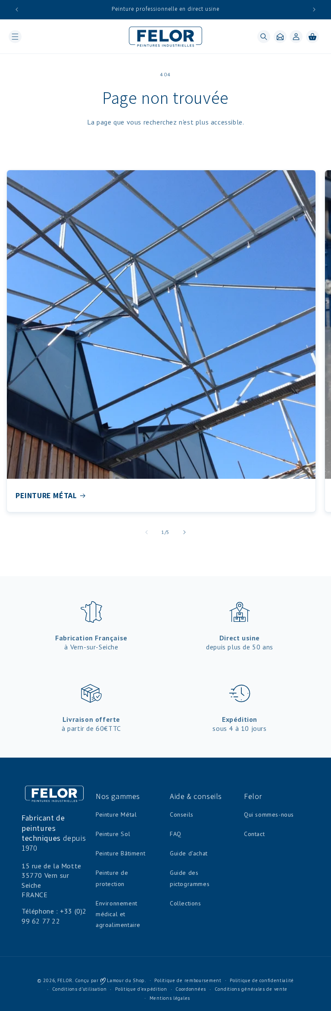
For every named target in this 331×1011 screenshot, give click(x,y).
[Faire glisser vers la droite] (184, 532)
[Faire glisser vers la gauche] (146, 532)
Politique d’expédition (141, 989)
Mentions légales (170, 998)
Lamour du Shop (125, 980)
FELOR (65, 980)
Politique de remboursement (187, 980)
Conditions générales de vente (251, 989)
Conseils (182, 814)
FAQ (175, 834)
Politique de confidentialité (262, 980)
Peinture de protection (112, 878)
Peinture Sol (113, 834)
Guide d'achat (189, 853)
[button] (15, 36)
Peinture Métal (116, 814)
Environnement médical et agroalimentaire (118, 914)
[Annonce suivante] (314, 9)
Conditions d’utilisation (79, 989)
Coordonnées (190, 989)
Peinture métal (46, 495)
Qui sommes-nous (269, 814)
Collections (185, 903)
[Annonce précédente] (16, 9)
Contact (254, 834)
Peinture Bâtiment (120, 853)
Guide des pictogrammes (189, 878)
